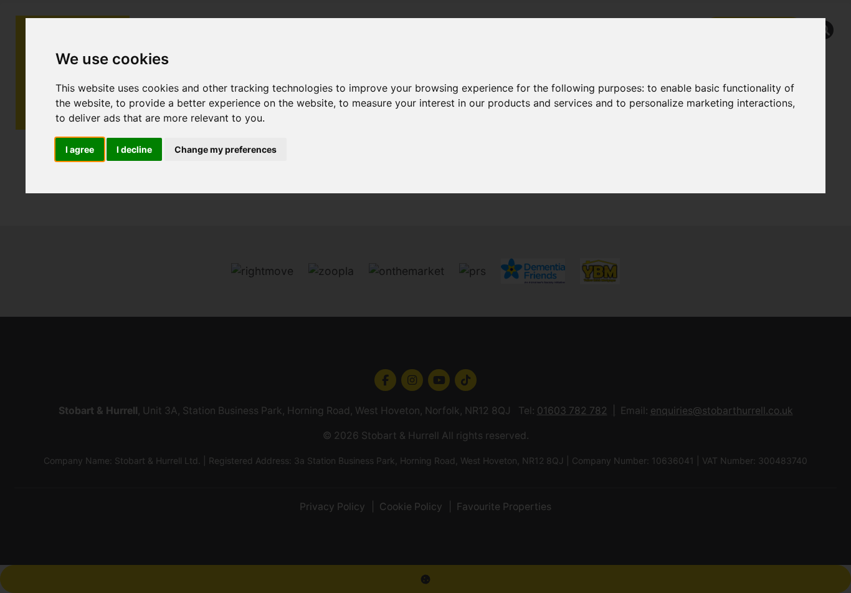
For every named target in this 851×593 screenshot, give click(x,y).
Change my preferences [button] (225, 149)
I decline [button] (134, 149)
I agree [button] (79, 149)
